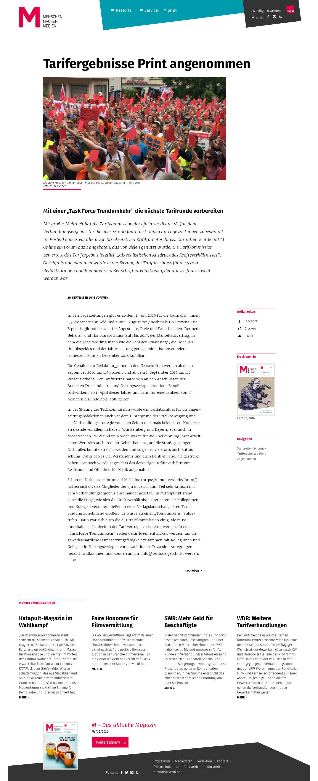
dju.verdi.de (215, 766)
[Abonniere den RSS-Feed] (280, 16)
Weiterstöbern (108, 742)
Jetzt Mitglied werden (266, 10)
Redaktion (204, 761)
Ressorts (123, 10)
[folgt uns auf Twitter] (126, 772)
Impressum (162, 761)
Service (151, 10)
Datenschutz (162, 766)
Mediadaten (183, 761)
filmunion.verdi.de (167, 772)
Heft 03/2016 (246, 418)
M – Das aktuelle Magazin (124, 725)
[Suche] (107, 772)
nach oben (192, 570)
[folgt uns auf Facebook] (121, 772)
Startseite (244, 448)
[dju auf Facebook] (268, 16)
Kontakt (222, 761)
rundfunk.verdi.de (189, 766)
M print (170, 10)
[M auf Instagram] (274, 16)
